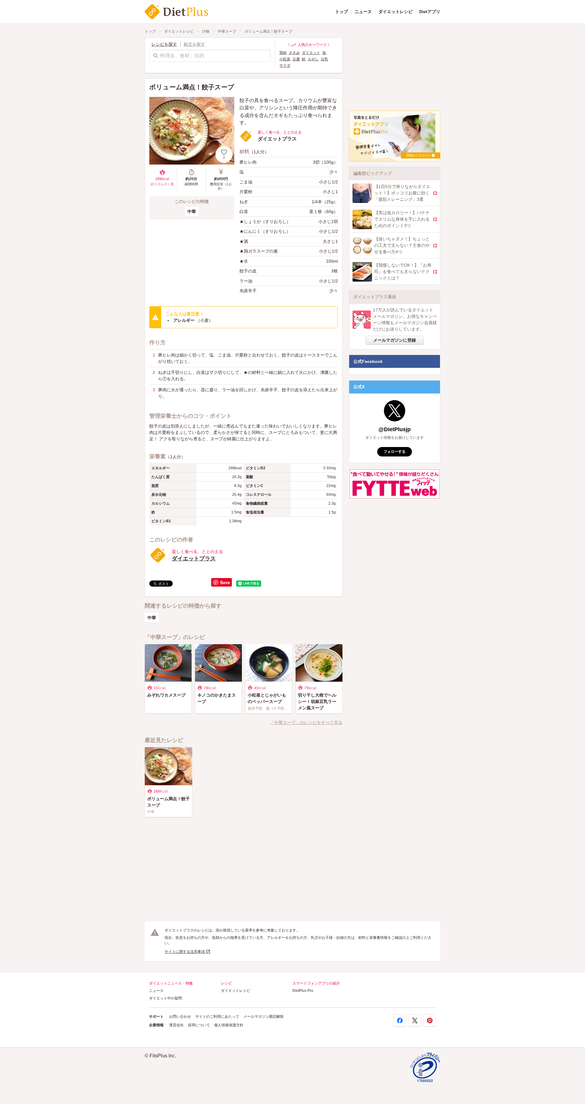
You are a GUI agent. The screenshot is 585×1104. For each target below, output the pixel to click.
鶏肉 (283, 53)
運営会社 (176, 1025)
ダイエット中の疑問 (165, 998)
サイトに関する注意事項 (185, 952)
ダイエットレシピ (395, 11)
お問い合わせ (180, 1016)
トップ (341, 11)
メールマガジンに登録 (394, 340)
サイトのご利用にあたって (217, 1016)
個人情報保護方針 (228, 1025)
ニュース (363, 11)
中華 (191, 211)
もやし (313, 59)
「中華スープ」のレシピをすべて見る (306, 722)
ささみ (294, 53)
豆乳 (324, 59)
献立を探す (194, 44)
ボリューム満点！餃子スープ (268, 31)
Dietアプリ (429, 11)
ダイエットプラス (194, 559)
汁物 (205, 31)
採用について (199, 1025)
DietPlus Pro (302, 991)
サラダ (284, 65)
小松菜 (284, 59)
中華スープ (227, 31)
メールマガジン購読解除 (263, 1016)
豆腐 (296, 59)
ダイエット (311, 53)
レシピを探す (164, 44)
